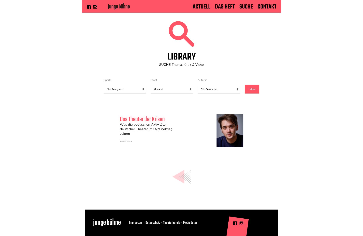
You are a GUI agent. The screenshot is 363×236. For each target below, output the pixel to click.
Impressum (136, 223)
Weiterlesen (126, 140)
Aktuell (201, 7)
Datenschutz (152, 223)
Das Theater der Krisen (142, 119)
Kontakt (267, 7)
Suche (246, 7)
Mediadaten (190, 223)
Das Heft (225, 7)
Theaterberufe (171, 223)
